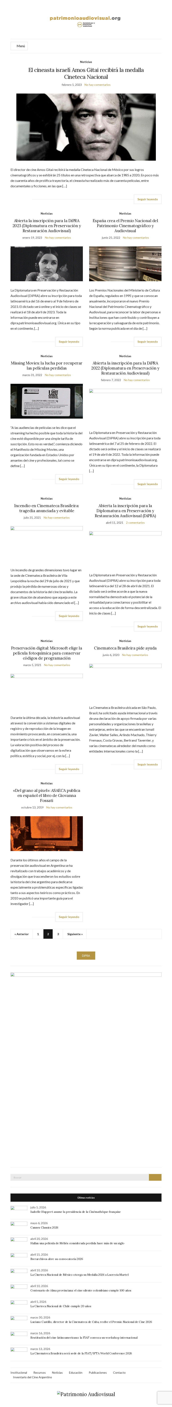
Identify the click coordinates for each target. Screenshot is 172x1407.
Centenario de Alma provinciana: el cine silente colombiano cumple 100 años (80, 1290)
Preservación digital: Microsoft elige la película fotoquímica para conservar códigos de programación (46, 653)
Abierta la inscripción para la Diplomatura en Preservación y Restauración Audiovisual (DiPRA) (125, 510)
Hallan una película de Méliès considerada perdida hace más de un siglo (77, 1243)
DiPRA (86, 955)
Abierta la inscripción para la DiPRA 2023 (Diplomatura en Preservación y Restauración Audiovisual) (47, 225)
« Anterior (21, 934)
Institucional (18, 1372)
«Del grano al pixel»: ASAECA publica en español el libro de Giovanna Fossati (46, 795)
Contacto (119, 1372)
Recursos (39, 1372)
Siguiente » (75, 934)
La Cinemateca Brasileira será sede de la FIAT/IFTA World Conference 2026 (81, 1353)
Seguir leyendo (147, 199)
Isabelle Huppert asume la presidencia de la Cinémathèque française (75, 1212)
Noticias (86, 62)
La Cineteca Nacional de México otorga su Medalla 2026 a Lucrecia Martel (79, 1275)
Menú (20, 46)
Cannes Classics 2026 (44, 1227)
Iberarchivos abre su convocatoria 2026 (56, 1259)
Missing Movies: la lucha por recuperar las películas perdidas (46, 366)
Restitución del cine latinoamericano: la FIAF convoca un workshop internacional (83, 1337)
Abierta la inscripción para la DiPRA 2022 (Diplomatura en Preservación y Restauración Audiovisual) (125, 368)
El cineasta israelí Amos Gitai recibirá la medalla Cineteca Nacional (86, 73)
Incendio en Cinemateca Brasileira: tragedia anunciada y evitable (46, 508)
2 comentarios (135, 522)
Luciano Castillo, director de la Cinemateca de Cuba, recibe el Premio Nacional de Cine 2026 (91, 1322)
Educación (75, 1372)
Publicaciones (98, 1372)
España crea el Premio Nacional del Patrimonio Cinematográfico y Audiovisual (125, 225)
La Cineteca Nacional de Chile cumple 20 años (60, 1306)
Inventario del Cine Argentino (32, 1377)
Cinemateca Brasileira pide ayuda (125, 648)
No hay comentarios (98, 84)
